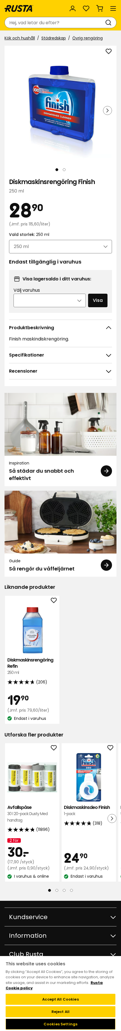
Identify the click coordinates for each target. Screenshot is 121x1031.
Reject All (60, 1011)
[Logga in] (72, 8)
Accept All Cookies (60, 999)
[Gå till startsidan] (19, 8)
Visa (98, 300)
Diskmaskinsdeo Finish (87, 810)
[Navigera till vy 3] (64, 890)
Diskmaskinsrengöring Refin (30, 666)
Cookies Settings (60, 1024)
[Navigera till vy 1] (56, 169)
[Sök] (109, 22)
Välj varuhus (27, 290)
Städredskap (53, 38)
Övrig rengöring (87, 38)
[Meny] (113, 8)
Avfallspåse (27, 813)
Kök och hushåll (20, 38)
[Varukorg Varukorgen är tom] (99, 8)
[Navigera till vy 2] (64, 169)
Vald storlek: (29, 234)
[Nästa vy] (107, 110)
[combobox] (55, 22)
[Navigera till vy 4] (71, 890)
